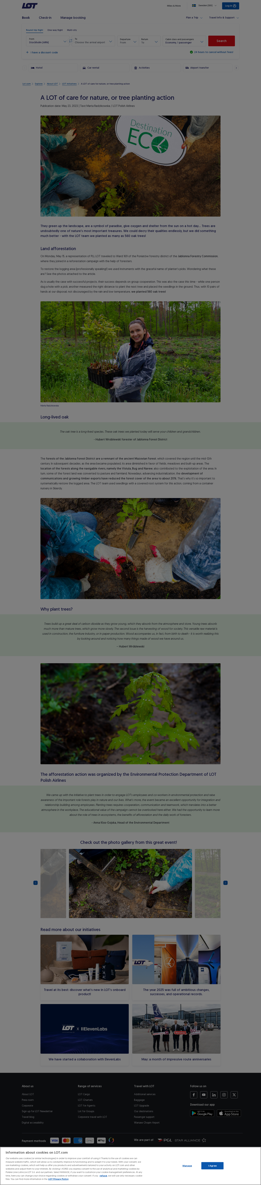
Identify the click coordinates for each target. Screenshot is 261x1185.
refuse (103, 1175)
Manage (187, 1165)
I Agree (212, 1165)
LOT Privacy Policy (58, 1179)
